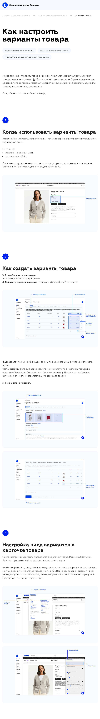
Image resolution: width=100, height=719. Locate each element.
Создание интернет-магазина (52, 15)
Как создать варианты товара (54, 50)
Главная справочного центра (16, 15)
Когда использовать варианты (19, 50)
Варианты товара (83, 15)
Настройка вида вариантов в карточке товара (27, 57)
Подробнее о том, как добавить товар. (23, 93)
